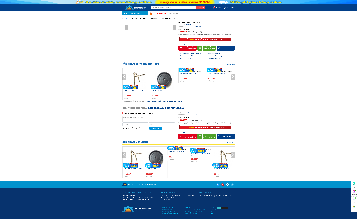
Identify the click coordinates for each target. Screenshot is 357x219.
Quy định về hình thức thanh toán (194, 211)
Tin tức (212, 207)
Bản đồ (354, 210)
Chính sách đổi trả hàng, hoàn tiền (170, 213)
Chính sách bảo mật (214, 53)
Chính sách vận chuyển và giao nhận (190, 53)
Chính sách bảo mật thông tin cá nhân (195, 209)
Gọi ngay (354, 187)
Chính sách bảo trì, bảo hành (188, 56)
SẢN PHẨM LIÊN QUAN (135, 142)
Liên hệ (212, 211)
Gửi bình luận (156, 128)
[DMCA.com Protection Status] (222, 210)
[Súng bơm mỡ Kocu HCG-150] (137, 79)
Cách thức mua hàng (186, 58)
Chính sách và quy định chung (169, 207)
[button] (174, 27)
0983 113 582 (167, 199)
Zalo (354, 202)
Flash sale (213, 209)
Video (212, 213)
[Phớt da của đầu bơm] (165, 79)
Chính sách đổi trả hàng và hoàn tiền (218, 56)
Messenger (354, 194)
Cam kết (187, 207)
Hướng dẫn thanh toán (214, 58)
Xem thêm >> (230, 64)
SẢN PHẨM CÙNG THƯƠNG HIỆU (140, 63)
